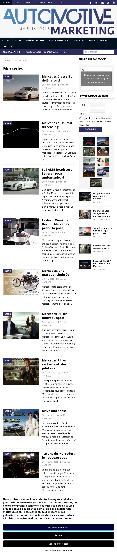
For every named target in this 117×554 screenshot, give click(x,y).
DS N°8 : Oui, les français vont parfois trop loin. (102, 213)
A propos (28, 3)
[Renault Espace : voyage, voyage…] (85, 249)
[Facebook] (90, 2)
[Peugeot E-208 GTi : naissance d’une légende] (89, 141)
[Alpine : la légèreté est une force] (89, 151)
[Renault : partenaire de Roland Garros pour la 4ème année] (103, 162)
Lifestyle (7, 46)
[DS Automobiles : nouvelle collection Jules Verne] (89, 162)
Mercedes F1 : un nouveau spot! (54, 316)
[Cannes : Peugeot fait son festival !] (89, 172)
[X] (96, 2)
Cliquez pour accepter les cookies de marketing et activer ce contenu (96, 78)
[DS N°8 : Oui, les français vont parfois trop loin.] (85, 214)
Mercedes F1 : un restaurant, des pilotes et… (54, 364)
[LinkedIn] (102, 2)
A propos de (68, 550)
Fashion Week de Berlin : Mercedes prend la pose (55, 224)
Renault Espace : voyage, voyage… (102, 247)
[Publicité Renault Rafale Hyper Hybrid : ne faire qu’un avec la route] (96, 182)
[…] (43, 112)
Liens (17, 3)
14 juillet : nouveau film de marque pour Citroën (102, 231)
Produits (105, 40)
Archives (6, 3)
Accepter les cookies (58, 527)
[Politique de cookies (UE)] (114, 2)
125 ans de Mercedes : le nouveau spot (58, 456)
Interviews (78, 40)
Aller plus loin (45, 3)
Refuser (58, 535)
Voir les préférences (58, 543)
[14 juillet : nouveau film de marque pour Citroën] (85, 231)
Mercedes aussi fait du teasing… (57, 125)
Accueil (6, 40)
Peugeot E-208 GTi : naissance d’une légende (103, 263)
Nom (82, 104)
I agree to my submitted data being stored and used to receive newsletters (95, 121)
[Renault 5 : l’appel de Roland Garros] (103, 172)
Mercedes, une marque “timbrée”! (56, 273)
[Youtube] (108, 2)
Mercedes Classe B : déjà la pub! (57, 78)
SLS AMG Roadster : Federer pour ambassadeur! (57, 173)
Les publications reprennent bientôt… (101, 196)
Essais (92, 40)
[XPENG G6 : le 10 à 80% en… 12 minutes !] (103, 141)
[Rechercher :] (98, 51)
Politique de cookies (52, 550)
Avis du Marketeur (58, 40)
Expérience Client (35, 40)
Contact (63, 3)
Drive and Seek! (54, 411)
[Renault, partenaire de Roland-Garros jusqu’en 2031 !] (103, 151)
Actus (18, 40)
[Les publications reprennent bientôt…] (85, 196)
